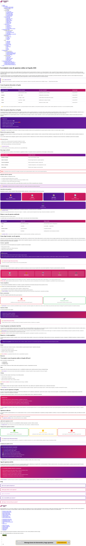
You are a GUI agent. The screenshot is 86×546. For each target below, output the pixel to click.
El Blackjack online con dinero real (9, 62)
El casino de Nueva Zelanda (10, 28)
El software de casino (7, 44)
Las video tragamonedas (10, 32)
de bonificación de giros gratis (11, 52)
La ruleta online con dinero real (9, 61)
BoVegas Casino (9, 59)
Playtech (7, 49)
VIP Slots (7, 39)
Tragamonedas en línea (6, 29)
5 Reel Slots (8, 42)
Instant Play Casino (9, 13)
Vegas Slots (8, 38)
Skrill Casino (8, 21)
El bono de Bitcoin (9, 54)
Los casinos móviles (9, 15)
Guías (3, 65)
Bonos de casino (5, 50)
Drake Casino (8, 60)
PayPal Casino (8, 23)
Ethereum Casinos (9, 20)
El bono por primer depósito (10, 53)
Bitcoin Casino (8, 19)
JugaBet (7, 9)
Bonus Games (8, 43)
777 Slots (7, 37)
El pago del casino (7, 16)
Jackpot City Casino (9, 58)
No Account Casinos (9, 14)
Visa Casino (8, 17)
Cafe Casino (8, 57)
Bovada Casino (8, 56)
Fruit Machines (8, 36)
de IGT (7, 48)
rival (7, 47)
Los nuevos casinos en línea (8, 7)
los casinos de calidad (9, 12)
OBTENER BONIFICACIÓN (61, 542)
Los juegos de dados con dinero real (10, 64)
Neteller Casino (8, 22)
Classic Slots (8, 33)
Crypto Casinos (8, 11)
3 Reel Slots (8, 41)
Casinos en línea (5, 6)
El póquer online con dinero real (9, 63)
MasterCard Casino (9, 18)
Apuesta (3, 5)
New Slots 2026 (8, 31)
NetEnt (7, 45)
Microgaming (8, 46)
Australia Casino (9, 25)
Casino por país (6, 24)
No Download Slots (7, 34)
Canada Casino (8, 27)
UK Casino (8, 26)
